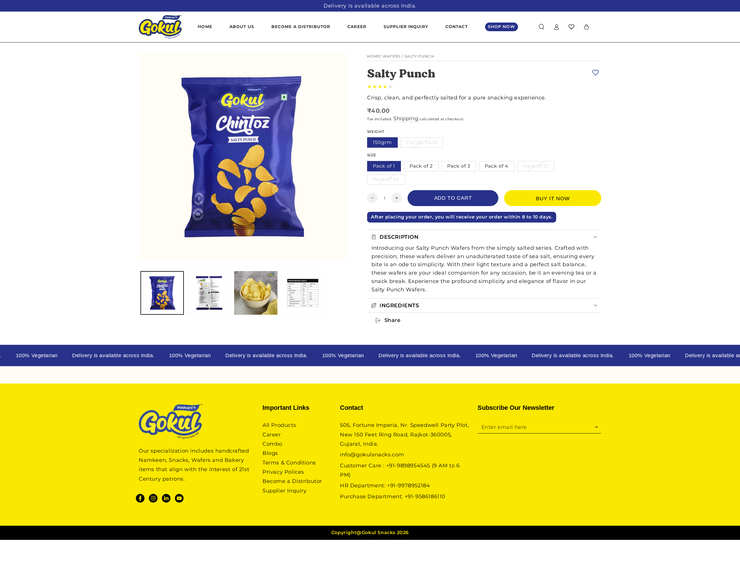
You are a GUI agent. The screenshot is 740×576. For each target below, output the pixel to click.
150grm (382, 142)
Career (271, 434)
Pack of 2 (421, 166)
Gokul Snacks (378, 532)
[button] (541, 27)
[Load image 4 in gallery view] (302, 293)
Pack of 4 (496, 166)
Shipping (406, 118)
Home (373, 56)
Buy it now (553, 198)
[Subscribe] (598, 427)
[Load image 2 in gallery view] (209, 293)
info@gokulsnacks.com (372, 454)
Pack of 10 (536, 166)
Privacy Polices (283, 472)
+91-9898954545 (408, 465)
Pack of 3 (458, 166)
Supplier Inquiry (284, 491)
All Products (279, 425)
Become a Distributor (292, 481)
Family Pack (421, 142)
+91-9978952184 (408, 485)
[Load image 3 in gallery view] (256, 293)
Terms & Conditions (289, 463)
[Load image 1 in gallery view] (162, 293)
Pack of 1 (384, 166)
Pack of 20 (386, 179)
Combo (272, 444)
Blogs (270, 453)
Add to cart (453, 198)
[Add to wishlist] (595, 72)
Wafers (392, 56)
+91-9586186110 (425, 496)
